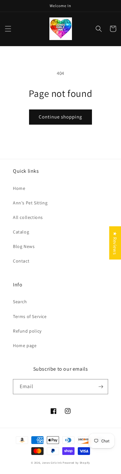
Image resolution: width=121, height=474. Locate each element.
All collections (28, 217)
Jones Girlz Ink (52, 462)
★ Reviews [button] (115, 243)
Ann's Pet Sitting (30, 203)
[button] (8, 29)
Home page (24, 345)
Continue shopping (60, 117)
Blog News (24, 246)
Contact (21, 261)
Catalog (21, 232)
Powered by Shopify (76, 462)
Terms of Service (30, 316)
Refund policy (27, 331)
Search (20, 301)
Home (19, 188)
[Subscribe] (101, 386)
